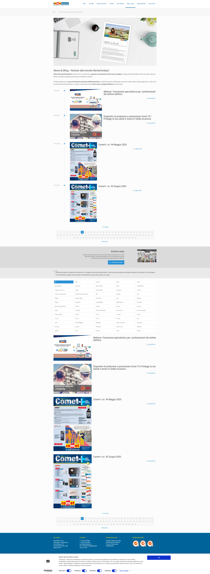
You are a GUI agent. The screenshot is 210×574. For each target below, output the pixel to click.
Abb (76, 282)
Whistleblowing (110, 546)
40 (79, 235)
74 (102, 238)
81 (123, 238)
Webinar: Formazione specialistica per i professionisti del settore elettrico (130, 93)
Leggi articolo (151, 98)
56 (127, 235)
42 (85, 235)
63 (149, 235)
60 (140, 235)
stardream (98, 326)
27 (137, 232)
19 (112, 232)
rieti (138, 318)
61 (143, 235)
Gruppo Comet (57, 547)
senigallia (98, 322)
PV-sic (97, 318)
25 (130, 232)
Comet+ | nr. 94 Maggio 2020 (113, 144)
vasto (117, 331)
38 (73, 235)
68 (83, 238)
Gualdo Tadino (79, 298)
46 (97, 235)
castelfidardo (140, 286)
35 (64, 235)
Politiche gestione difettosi (113, 542)
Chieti (76, 290)
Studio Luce (119, 326)
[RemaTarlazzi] (64, 4)
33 (58, 235)
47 (100, 235)
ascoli (138, 282)
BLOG (117, 286)
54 (121, 235)
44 (91, 235)
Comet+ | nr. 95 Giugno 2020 (112, 186)
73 (99, 238)
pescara (139, 306)
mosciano (139, 302)
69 (86, 238)
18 (109, 232)
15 (100, 232)
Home (54, 12)
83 (129, 238)
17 (106, 232)
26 (134, 232)
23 (124, 232)
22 (121, 232)
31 (149, 232)
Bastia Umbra (99, 286)
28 (140, 232)
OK (159, 557)
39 (76, 235)
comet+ (139, 290)
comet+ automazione (60, 294)
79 (117, 238)
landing (56, 302)
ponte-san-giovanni (100, 310)
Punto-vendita (58, 314)
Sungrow (139, 326)
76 (108, 238)
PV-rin (77, 318)
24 (127, 232)
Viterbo (139, 331)
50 (109, 235)
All (55, 282)
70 (89, 238)
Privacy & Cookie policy (112, 544)
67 (80, 238)
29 (143, 232)
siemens (57, 326)
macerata (77, 302)
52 (115, 235)
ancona (98, 282)
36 (67, 235)
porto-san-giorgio (141, 310)
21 (118, 232)
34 (61, 235)
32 (152, 232)
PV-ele (138, 314)
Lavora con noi (83, 547)
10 (85, 232)
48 (103, 235)
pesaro (118, 306)
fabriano (118, 294)
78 (114, 238)
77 (111, 238)
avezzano (77, 286)
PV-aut (77, 314)
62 (146, 235)
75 (105, 238)
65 (74, 238)
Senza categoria (120, 322)
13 (94, 232)
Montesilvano (119, 302)
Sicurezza (139, 322)
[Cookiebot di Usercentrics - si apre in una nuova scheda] (48, 571)
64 (152, 235)
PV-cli (97, 314)
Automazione (58, 286)
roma (56, 322)
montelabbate (99, 302)
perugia (98, 306)
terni (76, 331)
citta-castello (99, 290)
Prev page (105, 227)
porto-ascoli (119, 310)
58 (134, 235)
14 (97, 232)
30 (146, 232)
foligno (56, 298)
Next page (104, 241)
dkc (97, 294)
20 (115, 232)
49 (106, 235)
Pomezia (77, 310)
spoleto (77, 326)
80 (120, 238)
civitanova (118, 290)
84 (132, 238)
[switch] (84, 570)
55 (124, 235)
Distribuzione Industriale (81, 294)
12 (91, 232)
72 (96, 238)
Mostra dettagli (124, 570)
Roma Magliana (79, 322)
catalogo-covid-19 (59, 290)
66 (77, 238)
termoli (56, 331)
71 (93, 238)
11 (88, 232)
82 (126, 238)
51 (112, 235)
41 (82, 235)
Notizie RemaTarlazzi (60, 306)
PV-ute (118, 318)
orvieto (77, 306)
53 (118, 235)
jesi (117, 298)
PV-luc (56, 318)
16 (103, 232)
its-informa (98, 298)
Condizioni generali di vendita (113, 540)
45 (94, 235)
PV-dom (118, 314)
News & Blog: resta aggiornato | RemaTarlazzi (70, 12)
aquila (117, 282)
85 (135, 238)
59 (137, 235)
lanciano (139, 298)
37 (70, 235)
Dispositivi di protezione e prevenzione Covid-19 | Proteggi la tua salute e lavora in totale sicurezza (127, 117)
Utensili (98, 331)
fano (138, 294)
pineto (56, 310)
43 (88, 235)
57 (130, 235)
